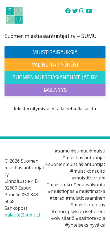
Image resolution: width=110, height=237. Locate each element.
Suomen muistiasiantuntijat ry (55, 77)
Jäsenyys (55, 90)
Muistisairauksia (55, 52)
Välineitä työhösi (55, 64)
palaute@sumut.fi (23, 215)
